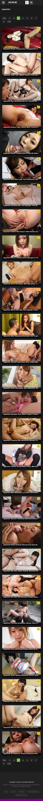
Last (9, 21)
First (4, 18)
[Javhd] (12, 2)
